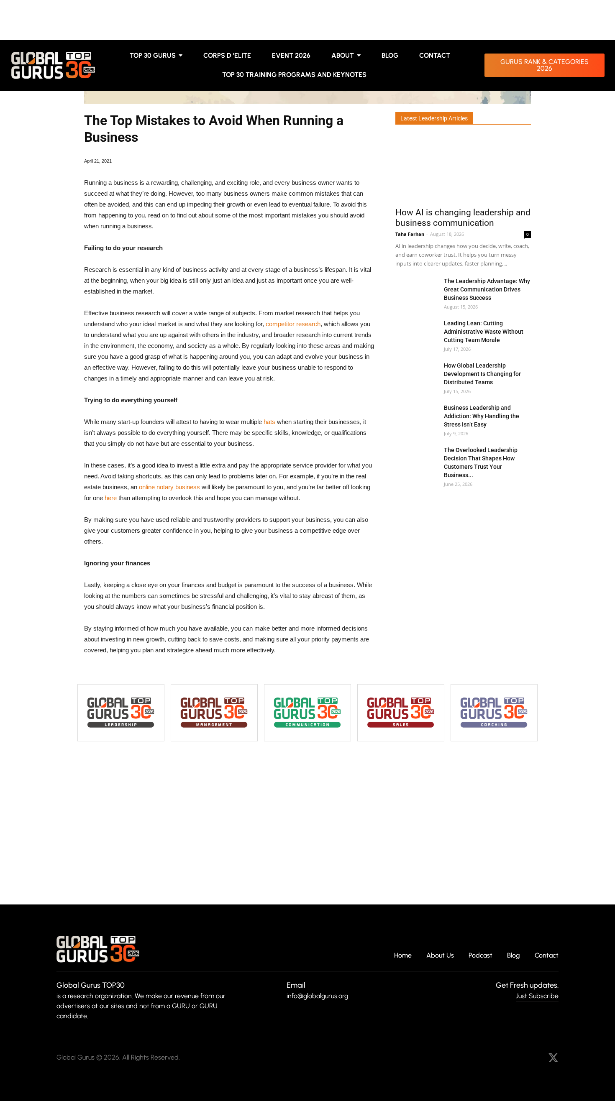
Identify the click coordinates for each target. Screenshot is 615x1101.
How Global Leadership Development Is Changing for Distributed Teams (482, 374)
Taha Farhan (409, 234)
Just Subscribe (537, 996)
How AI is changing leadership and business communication (462, 217)
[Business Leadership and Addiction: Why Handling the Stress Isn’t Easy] (416, 418)
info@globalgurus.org (317, 996)
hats (269, 421)
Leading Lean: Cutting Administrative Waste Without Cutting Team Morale (483, 331)
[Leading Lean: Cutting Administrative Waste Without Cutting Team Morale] (416, 333)
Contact (547, 955)
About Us (440, 955)
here (111, 497)
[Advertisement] (462, 526)
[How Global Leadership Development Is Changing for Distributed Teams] (416, 375)
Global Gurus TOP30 (90, 985)
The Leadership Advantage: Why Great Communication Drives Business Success (487, 289)
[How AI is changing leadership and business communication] (463, 168)
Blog (513, 955)
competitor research (293, 323)
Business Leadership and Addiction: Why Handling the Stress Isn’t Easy (481, 416)
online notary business (169, 486)
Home (403, 955)
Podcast (480, 955)
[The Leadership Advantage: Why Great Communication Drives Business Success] (416, 291)
